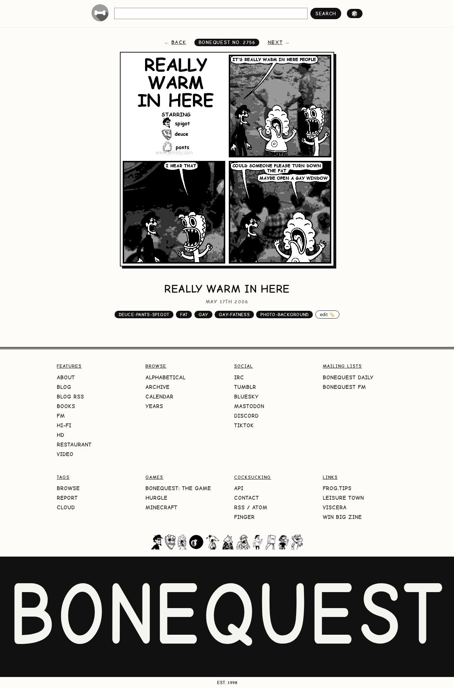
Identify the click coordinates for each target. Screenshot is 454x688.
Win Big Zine (342, 517)
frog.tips (337, 488)
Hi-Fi (64, 425)
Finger (244, 517)
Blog (64, 387)
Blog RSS (70, 396)
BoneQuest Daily (348, 377)
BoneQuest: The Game (178, 488)
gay (203, 314)
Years (154, 406)
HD (60, 435)
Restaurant (74, 444)
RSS (239, 507)
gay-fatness (234, 314)
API (238, 488)
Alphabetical (165, 377)
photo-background (284, 314)
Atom (259, 507)
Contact (246, 497)
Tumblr (245, 387)
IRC (239, 377)
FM (61, 415)
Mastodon (249, 406)
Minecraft (161, 507)
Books (66, 406)
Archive (157, 387)
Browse (68, 488)
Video (65, 454)
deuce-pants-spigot (144, 314)
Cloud (66, 507)
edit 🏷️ (327, 314)
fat (184, 314)
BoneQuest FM (344, 387)
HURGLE (156, 497)
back (178, 42)
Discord (246, 415)
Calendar (159, 396)
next (275, 42)
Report (67, 497)
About (66, 377)
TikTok (244, 425)
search (325, 13)
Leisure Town (343, 497)
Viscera (335, 507)
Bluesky (246, 396)
